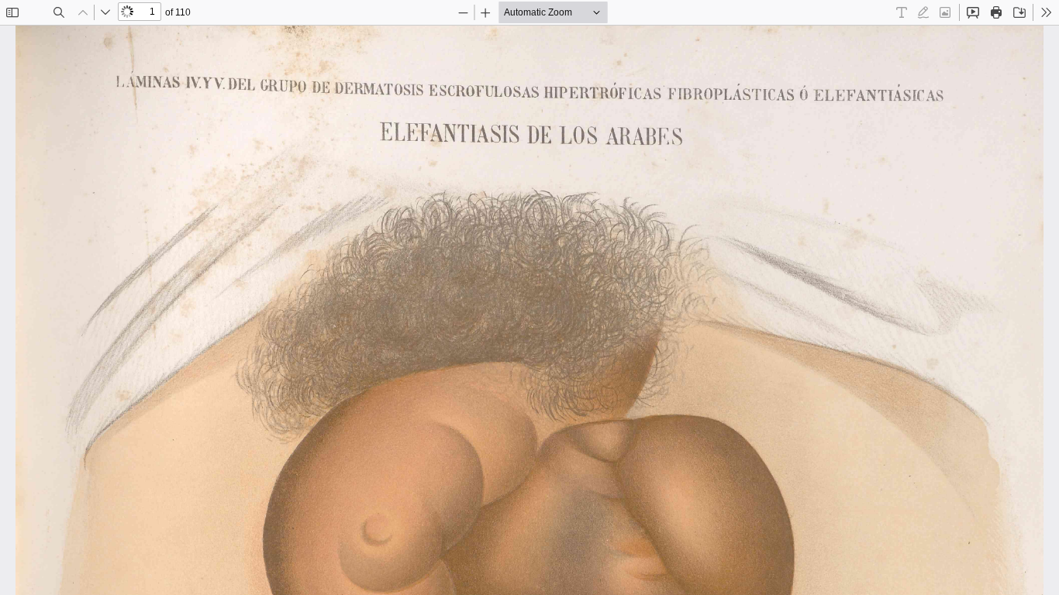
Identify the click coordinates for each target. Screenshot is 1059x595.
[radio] (901, 12)
